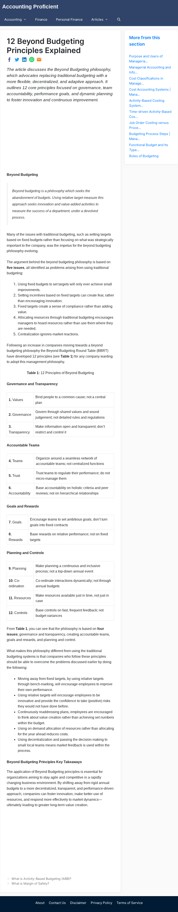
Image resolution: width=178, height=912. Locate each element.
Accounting (13, 19)
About (39, 903)
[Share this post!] (9, 61)
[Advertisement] (60, 139)
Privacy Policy (101, 903)
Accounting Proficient (30, 6)
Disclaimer (78, 903)
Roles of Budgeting (143, 156)
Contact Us (57, 903)
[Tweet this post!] (17, 61)
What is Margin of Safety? (30, 883)
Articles (97, 19)
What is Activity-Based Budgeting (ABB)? (41, 878)
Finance (41, 19)
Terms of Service (130, 903)
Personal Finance (69, 19)
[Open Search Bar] (118, 19)
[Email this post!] (39, 61)
